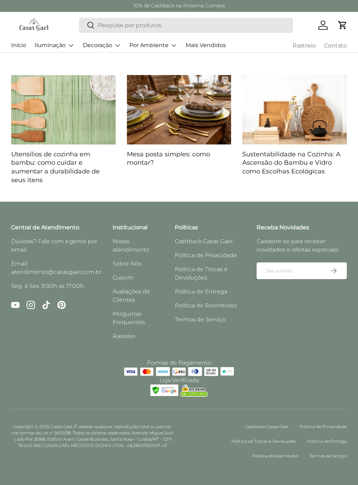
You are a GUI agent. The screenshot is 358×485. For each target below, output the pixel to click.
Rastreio (304, 45)
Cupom (123, 277)
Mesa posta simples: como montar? (168, 158)
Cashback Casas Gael (203, 241)
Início (18, 45)
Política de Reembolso (206, 305)
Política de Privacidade (206, 255)
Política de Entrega (201, 291)
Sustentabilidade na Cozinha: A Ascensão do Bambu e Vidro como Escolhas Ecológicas (291, 162)
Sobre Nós (127, 263)
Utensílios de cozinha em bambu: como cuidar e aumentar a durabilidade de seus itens (55, 167)
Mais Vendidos (206, 45)
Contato (335, 45)
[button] (342, 25)
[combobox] (186, 25)
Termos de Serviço (200, 319)
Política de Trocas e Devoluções (263, 441)
